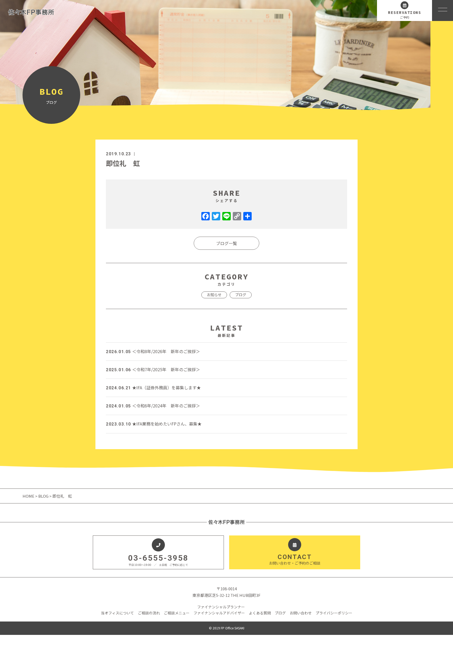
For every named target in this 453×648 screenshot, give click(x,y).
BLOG (43, 496)
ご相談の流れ (149, 612)
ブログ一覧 (226, 243)
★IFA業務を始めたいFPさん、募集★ (154, 424)
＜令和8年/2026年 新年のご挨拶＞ (153, 351)
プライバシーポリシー (334, 612)
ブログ (240, 294)
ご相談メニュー (177, 612)
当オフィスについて (117, 612)
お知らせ (214, 294)
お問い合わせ (301, 612)
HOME (29, 496)
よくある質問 (260, 612)
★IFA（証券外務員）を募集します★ (153, 387)
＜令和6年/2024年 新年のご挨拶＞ (153, 405)
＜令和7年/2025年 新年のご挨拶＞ (153, 369)
